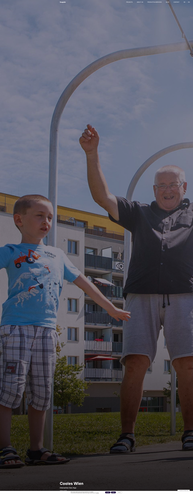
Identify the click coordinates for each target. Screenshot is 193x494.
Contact (176, 2)
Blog (167, 2)
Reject (113, 492)
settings (97, 492)
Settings (119, 492)
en (189, 2)
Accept (108, 492)
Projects (129, 2)
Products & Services (154, 2)
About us (140, 2)
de (184, 2)
